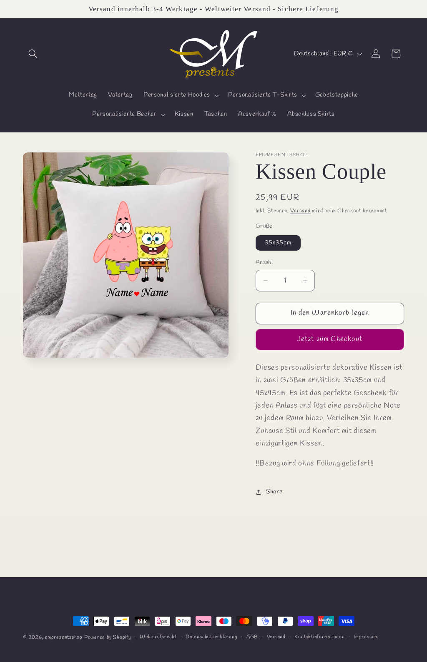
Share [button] (274, 492)
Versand (300, 210)
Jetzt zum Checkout (329, 339)
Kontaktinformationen (319, 637)
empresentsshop (64, 637)
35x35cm (278, 243)
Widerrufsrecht (158, 637)
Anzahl (264, 262)
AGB (252, 637)
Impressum (366, 637)
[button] (33, 54)
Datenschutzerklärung (211, 637)
